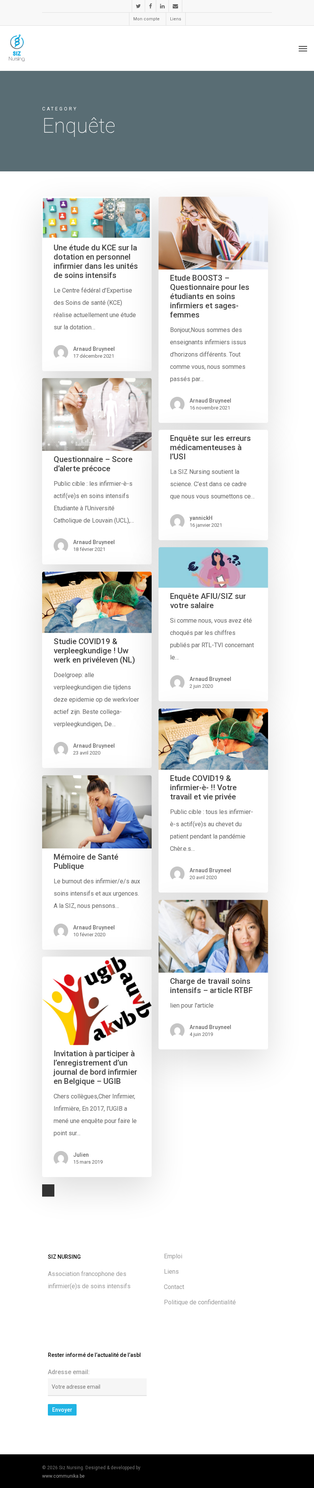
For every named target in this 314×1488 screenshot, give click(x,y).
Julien (81, 1155)
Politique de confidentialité (200, 1302)
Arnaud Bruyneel (94, 349)
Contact (174, 1287)
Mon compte (146, 18)
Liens (175, 18)
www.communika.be (63, 1476)
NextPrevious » (48, 1190)
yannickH (201, 518)
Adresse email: (69, 1372)
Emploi (173, 1256)
